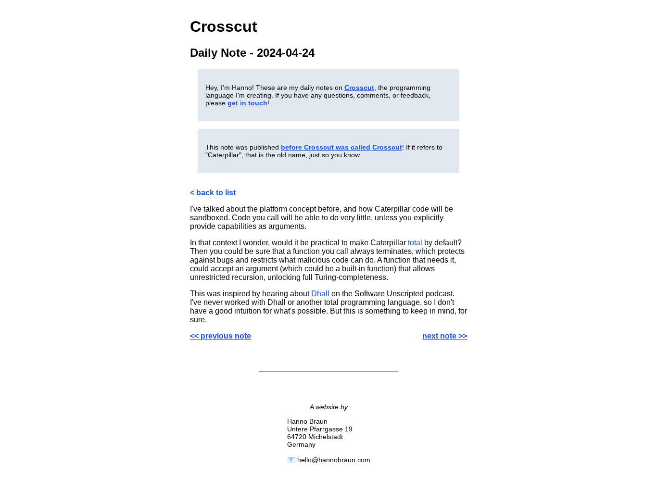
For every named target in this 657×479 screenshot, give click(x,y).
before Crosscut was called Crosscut (341, 147)
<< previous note (220, 336)
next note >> (444, 336)
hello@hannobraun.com (333, 460)
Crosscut (359, 87)
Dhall (320, 294)
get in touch (247, 103)
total (415, 243)
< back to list (213, 193)
